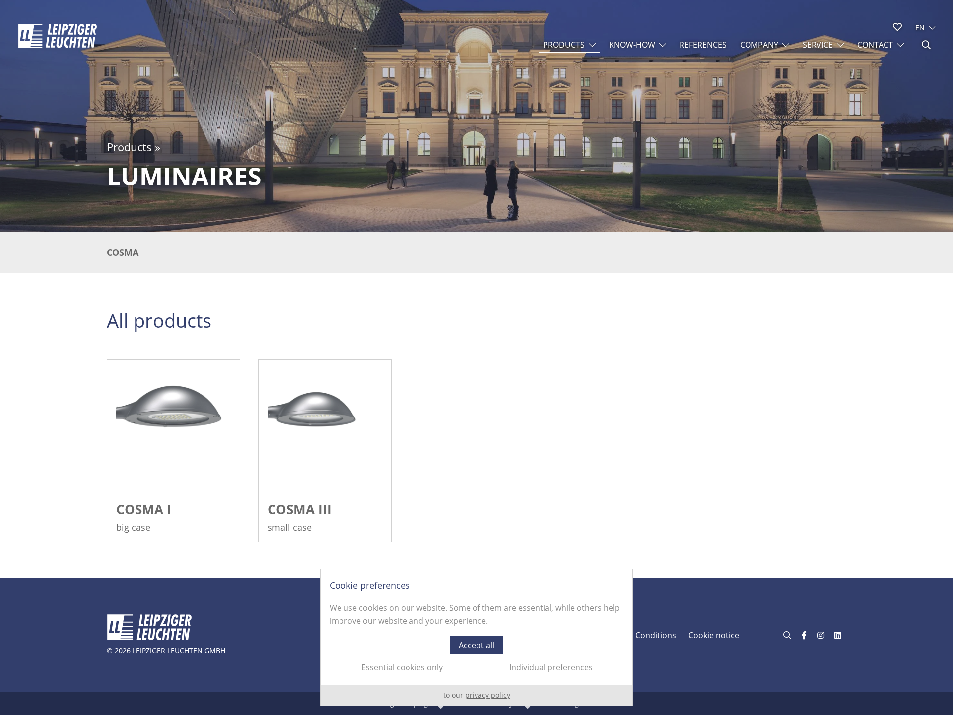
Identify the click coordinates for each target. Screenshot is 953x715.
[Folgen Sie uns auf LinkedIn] (837, 635)
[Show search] (926, 45)
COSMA (122, 252)
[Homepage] (57, 35)
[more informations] (173, 426)
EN (920, 27)
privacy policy (487, 695)
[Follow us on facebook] (804, 635)
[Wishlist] (897, 27)
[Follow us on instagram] (821, 635)
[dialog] (476, 637)
